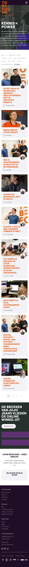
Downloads (5, 526)
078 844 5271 (5, 539)
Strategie (17, 64)
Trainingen (4, 529)
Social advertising (6, 64)
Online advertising (7, 512)
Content (4, 58)
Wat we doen (5, 492)
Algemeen (12, 55)
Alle (2, 55)
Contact (4, 499)
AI (6, 55)
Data (15, 58)
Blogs (3, 524)
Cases (3, 522)
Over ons (4, 495)
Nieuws (3, 61)
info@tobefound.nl (7, 536)
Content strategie (7, 509)
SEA (9, 61)
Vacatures (4, 497)
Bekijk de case (8, 426)
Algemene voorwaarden (7, 555)
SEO (13, 61)
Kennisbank (22, 58)
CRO (10, 58)
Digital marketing (6, 514)
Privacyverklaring (20, 555)
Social (19, 61)
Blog (18, 55)
